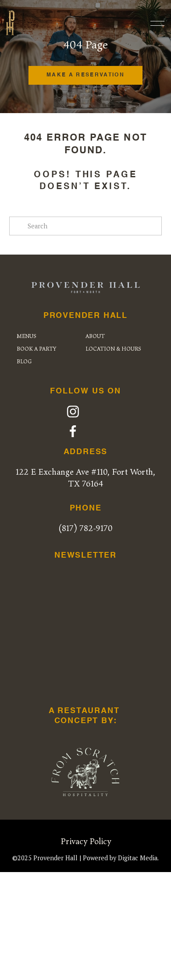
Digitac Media (137, 858)
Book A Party (36, 348)
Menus (26, 336)
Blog (24, 361)
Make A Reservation (85, 75)
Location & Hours (113, 348)
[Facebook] (73, 431)
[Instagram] (73, 411)
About (95, 336)
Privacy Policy (86, 841)
